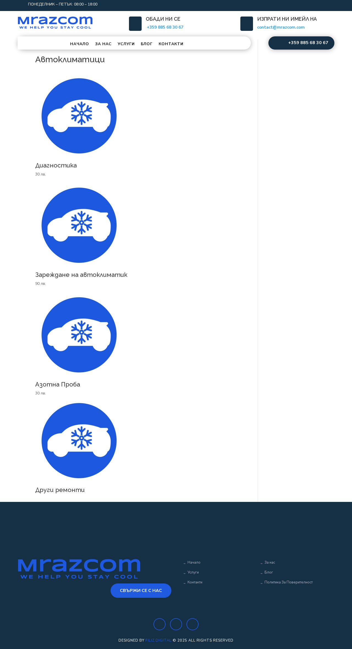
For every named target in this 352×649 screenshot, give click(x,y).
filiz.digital (158, 640)
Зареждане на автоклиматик (81, 274)
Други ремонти (60, 489)
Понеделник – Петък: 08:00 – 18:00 (62, 4)
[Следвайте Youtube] (319, 4)
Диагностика (56, 165)
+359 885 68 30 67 (308, 43)
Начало (79, 44)
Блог (147, 44)
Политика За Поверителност (289, 582)
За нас (103, 44)
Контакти (171, 44)
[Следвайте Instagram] (308, 4)
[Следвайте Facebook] (297, 4)
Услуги (126, 44)
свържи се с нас (141, 591)
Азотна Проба (57, 384)
